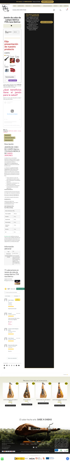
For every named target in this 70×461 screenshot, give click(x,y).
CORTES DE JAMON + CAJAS (14, 130)
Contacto (48, 444)
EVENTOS (55, 5)
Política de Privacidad (7, 440)
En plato (17, 57)
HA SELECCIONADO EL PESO (8, 32)
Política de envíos (6, 446)
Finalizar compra (34, 444)
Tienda (27, 444)
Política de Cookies (6, 441)
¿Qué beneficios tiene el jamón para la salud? (12, 92)
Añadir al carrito (12, 80)
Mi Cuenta (22, 444)
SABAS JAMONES (8, 154)
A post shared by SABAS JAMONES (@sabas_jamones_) (14, 125)
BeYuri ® (47, 451)
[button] (4, 365)
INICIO (14, 5)
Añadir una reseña (20, 288)
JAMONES (5, 132)
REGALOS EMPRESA (36, 5)
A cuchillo (12, 57)
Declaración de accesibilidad (6, 448)
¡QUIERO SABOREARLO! (47, 1)
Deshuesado (13, 66)
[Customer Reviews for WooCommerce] (67, 374)
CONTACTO (66, 5)
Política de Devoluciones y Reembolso (8, 444)
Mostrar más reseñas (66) (12, 358)
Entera (7, 55)
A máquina (6, 66)
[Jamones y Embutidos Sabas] (5, 8)
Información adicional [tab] (9, 137)
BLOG (61, 5)
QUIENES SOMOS (21, 5)
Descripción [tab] (7, 135)
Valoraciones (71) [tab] (8, 140)
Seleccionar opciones (10, 405)
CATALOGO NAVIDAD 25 (47, 5)
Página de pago (41, 444)
